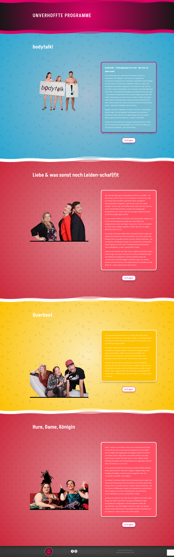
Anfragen (128, 140)
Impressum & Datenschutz (125, 550)
